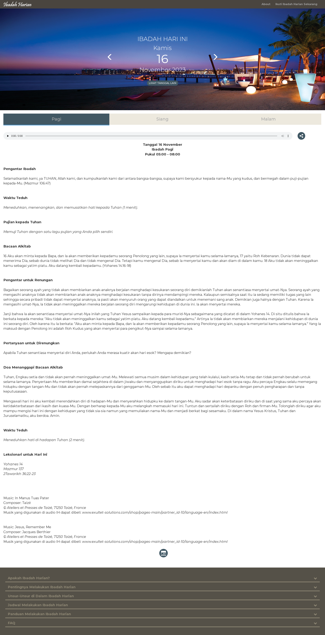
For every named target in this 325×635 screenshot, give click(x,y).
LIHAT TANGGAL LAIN (162, 83)
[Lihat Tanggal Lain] (163, 552)
